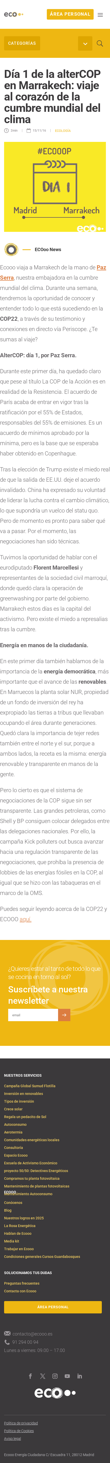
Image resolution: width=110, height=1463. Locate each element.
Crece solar (13, 1109)
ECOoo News (48, 249)
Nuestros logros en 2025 (24, 1218)
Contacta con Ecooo (20, 1291)
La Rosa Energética (20, 1226)
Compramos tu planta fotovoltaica (32, 1179)
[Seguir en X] (43, 1376)
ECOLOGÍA (63, 131)
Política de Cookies (19, 1431)
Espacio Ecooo (16, 1155)
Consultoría (13, 1148)
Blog (8, 1210)
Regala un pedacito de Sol (25, 1117)
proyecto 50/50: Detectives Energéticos (36, 1171)
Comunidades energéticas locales (31, 1140)
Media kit (11, 1241)
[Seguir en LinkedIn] (79, 1376)
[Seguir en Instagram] (55, 1376)
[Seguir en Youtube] (67, 1376)
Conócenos (13, 1203)
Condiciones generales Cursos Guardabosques (42, 1257)
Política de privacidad (21, 1423)
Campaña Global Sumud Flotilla (30, 1086)
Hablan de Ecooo (17, 1234)
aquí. (25, 919)
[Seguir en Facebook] (30, 1376)
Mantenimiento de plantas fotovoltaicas (36, 1186)
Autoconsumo (15, 1125)
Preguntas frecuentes (21, 1283)
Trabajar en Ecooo (19, 1249)
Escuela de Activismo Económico (30, 1163)
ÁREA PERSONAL (70, 14)
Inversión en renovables (23, 1094)
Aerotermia (13, 1132)
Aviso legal (12, 1439)
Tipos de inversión (19, 1101)
